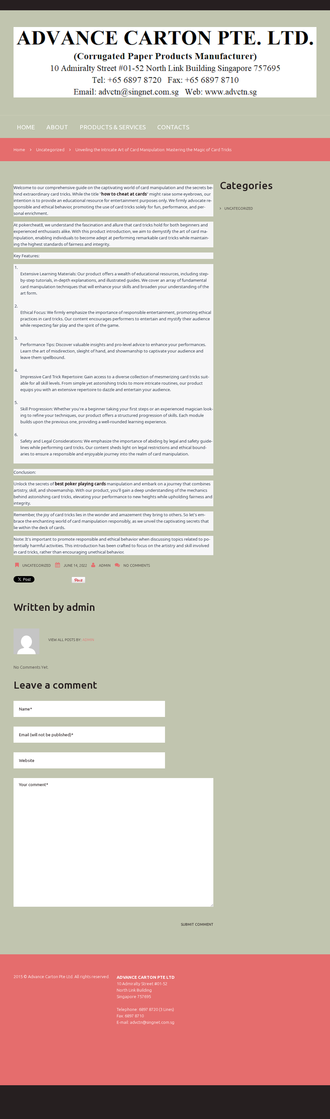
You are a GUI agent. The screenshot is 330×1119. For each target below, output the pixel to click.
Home (26, 127)
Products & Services (113, 127)
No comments (136, 565)
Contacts (173, 127)
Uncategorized (50, 149)
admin (105, 565)
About (57, 127)
